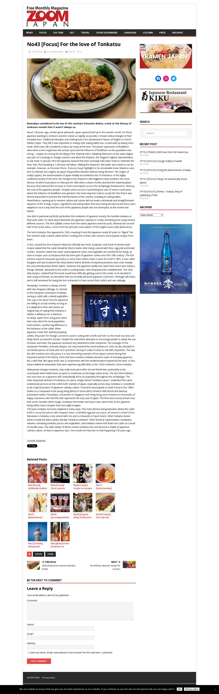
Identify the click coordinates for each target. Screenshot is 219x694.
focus (38, 554)
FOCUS (42, 32)
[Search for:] (166, 133)
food (50, 554)
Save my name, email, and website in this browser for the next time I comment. (71, 652)
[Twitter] (174, 78)
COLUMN (148, 32)
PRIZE (162, 32)
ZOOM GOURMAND (106, 32)
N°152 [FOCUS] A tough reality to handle (161, 161)
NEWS (29, 32)
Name (30, 624)
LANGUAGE (130, 32)
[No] (215, 689)
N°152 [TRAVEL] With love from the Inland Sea (164, 152)
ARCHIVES (177, 32)
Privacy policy (48, 677)
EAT (72, 32)
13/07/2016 (36, 51)
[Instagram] (166, 78)
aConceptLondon (55, 51)
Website (31, 643)
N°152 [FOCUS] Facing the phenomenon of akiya (165, 170)
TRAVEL (85, 32)
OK (179, 689)
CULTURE (58, 32)
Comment (32, 600)
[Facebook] (158, 78)
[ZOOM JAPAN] (47, 27)
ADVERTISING (33, 677)
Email (30, 633)
